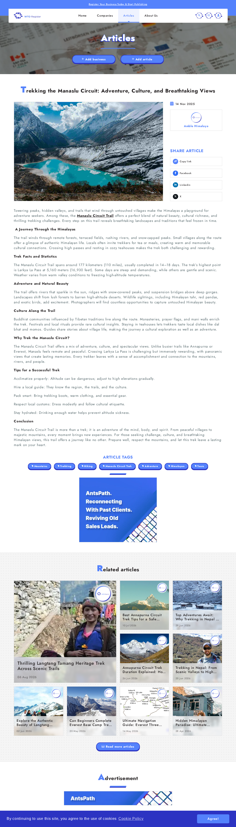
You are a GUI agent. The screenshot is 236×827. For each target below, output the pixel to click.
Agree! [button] (213, 819)
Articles (128, 15)
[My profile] (218, 16)
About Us (151, 15)
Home (82, 15)
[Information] (209, 16)
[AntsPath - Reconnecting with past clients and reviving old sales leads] (118, 510)
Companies (105, 15)
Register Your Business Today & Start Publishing (118, 4)
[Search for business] (199, 16)
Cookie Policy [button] (131, 819)
